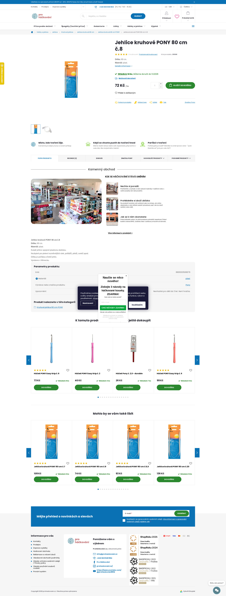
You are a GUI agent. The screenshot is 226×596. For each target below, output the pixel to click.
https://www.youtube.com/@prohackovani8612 (109, 571)
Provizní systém (39, 571)
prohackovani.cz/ (105, 566)
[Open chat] (216, 590)
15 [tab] (127, 397)
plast (188, 278)
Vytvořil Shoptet (189, 591)
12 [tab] (121, 397)
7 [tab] (110, 397)
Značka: (190, 102)
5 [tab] (106, 397)
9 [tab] (115, 397)
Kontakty (34, 7)
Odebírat (181, 513)
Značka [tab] (126, 158)
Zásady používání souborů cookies (44, 567)
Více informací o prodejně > (120, 233)
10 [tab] (117, 397)
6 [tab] (108, 397)
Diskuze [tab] (99, 158)
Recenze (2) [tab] (72, 158)
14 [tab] (125, 397)
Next (197, 360)
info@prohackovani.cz (107, 554)
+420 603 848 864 (104, 558)
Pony (188, 285)
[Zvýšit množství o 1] (161, 83)
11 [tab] (119, 397)
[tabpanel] (51, 360)
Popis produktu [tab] (44, 158)
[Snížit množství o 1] (161, 87)
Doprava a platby (59, 7)
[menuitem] (45, 26)
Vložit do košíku (182, 85)
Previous (28, 360)
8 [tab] (113, 397)
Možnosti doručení (127, 78)
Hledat (138, 16)
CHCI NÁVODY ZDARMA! (113, 308)
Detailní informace (122, 66)
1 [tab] (98, 397)
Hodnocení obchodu (41, 551)
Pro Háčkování (103, 562)
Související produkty (153, 158)
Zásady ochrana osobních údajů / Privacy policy (46, 562)
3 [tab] (102, 397)
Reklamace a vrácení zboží (44, 554)
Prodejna (45, 7)
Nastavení (88, 303)
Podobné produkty (180, 158)
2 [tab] (100, 397)
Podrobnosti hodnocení (148, 54)
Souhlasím (137, 304)
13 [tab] (123, 397)
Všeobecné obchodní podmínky (46, 558)
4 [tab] (104, 397)
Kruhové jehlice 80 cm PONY (50, 307)
